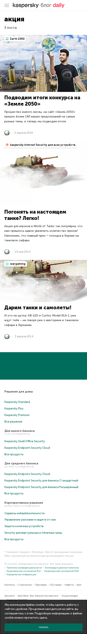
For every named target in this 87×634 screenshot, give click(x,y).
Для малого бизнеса (19, 431)
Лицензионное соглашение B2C (24, 571)
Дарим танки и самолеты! (37, 307)
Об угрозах (55, 585)
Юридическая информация (21, 574)
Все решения (13, 421)
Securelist (9, 595)
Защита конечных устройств (24, 526)
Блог (79, 585)
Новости (69, 585)
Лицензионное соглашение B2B (61, 571)
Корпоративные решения (23, 502)
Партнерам (41, 585)
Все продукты (13, 454)
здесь (43, 617)
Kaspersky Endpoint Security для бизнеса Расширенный (41, 487)
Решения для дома (18, 391)
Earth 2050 (17, 38)
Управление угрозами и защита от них (30, 519)
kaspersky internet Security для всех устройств (42, 144)
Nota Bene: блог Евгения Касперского (38, 595)
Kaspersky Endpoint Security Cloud (27, 447)
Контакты (9, 585)
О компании (25, 585)
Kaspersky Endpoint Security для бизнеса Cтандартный (41, 480)
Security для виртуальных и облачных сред (33, 532)
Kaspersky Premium (17, 415)
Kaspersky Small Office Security (24, 441)
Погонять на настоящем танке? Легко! (35, 215)
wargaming (18, 263)
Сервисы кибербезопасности (24, 513)
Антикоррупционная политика (62, 567)
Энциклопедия (69, 595)
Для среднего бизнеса (21, 463)
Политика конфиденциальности (24, 567)
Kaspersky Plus (13, 408)
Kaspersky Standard (17, 402)
